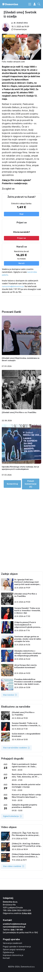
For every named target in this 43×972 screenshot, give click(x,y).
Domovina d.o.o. (10, 902)
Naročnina (10, 36)
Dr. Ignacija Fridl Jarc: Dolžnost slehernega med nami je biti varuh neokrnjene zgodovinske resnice (27, 582)
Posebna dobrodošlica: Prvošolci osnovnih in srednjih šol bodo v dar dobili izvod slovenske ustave (27, 681)
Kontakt (6, 958)
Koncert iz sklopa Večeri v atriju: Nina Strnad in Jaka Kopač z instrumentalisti (26, 795)
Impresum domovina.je (13, 955)
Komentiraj (12, 484)
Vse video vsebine (12, 866)
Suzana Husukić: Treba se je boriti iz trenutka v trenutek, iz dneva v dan (27, 610)
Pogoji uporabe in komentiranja (17, 946)
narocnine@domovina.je (13, 286)
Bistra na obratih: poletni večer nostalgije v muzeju (26, 785)
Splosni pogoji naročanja (14, 949)
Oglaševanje (8, 952)
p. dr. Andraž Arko (19, 22)
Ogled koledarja (11, 816)
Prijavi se (21, 238)
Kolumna (23, 36)
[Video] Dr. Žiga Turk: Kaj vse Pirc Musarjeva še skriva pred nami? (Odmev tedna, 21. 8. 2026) (25, 834)
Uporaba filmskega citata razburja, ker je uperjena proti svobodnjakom (20, 468)
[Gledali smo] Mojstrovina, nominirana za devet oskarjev (20, 359)
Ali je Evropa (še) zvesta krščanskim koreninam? (25, 666)
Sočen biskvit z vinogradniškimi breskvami (26, 735)
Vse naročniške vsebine (15, 748)
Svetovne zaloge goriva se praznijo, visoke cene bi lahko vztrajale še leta (27, 639)
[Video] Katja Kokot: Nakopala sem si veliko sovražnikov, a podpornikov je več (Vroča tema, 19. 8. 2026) (26, 855)
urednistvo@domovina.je (14, 924)
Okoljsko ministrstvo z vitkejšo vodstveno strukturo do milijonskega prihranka (27, 653)
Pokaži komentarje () (30, 484)
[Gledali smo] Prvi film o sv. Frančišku (19, 412)
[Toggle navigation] (30, 4)
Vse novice (8, 695)
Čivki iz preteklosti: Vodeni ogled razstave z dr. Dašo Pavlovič (24, 765)
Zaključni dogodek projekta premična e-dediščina (24, 806)
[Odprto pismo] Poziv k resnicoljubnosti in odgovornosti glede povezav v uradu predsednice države (27, 624)
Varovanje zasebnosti (12, 943)
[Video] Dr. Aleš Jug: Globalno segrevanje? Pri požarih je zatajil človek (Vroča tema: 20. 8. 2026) (27, 844)
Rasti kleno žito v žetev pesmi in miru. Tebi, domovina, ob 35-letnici (27, 775)
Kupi (22, 214)
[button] (39, 4)
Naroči (22, 263)
